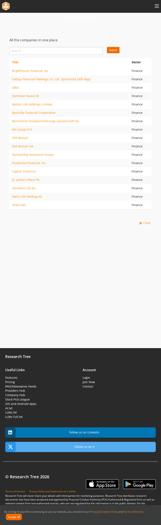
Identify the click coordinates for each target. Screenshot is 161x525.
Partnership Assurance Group (33, 155)
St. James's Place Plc (26, 180)
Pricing (10, 382)
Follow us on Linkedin (84, 432)
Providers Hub (15, 391)
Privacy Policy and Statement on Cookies (52, 491)
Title (15, 62)
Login (86, 378)
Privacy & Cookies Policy (104, 511)
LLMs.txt (11, 412)
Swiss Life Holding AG (27, 196)
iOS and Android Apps (20, 404)
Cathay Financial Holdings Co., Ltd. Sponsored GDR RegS (51, 79)
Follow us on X (84, 447)
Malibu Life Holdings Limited (32, 104)
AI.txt (8, 408)
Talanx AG (19, 205)
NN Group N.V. (22, 129)
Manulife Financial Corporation (34, 113)
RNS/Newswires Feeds (20, 386)
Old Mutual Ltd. (23, 146)
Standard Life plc (24, 188)
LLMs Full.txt (14, 417)
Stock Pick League (17, 399)
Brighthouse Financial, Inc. (30, 71)
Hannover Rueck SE (25, 96)
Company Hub (15, 395)
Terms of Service (133, 511)
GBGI (15, 87)
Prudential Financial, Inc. (29, 163)
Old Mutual (20, 138)
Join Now (89, 382)
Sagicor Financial (24, 171)
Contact (88, 386)
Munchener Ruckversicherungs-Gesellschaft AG (45, 121)
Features (11, 378)
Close (147, 223)
